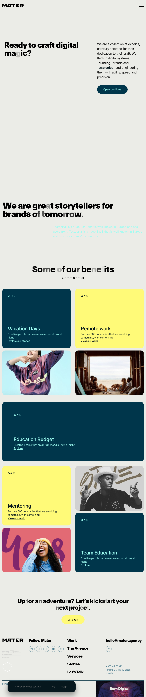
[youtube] (53, 649)
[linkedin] (39, 649)
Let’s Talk (75, 672)
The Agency (77, 648)
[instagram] (61, 649)
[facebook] (46, 649)
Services (75, 656)
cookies (37, 687)
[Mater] (13, 5)
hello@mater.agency (124, 641)
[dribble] (32, 649)
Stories (73, 664)
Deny (52, 687)
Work (72, 641)
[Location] (108, 649)
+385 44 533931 (114, 666)
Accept (63, 687)
